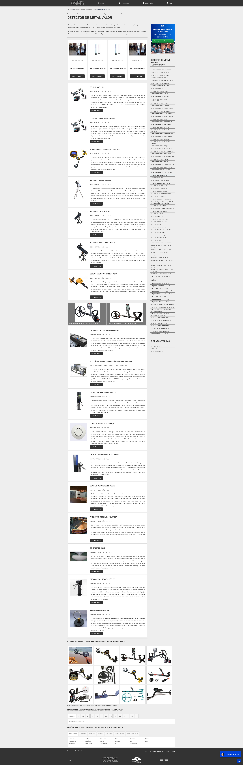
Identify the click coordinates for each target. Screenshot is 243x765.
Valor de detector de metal (160, 318)
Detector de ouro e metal (159, 185)
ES (87, 716)
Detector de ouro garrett (159, 191)
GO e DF (126, 716)
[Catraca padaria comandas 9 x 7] (78, 401)
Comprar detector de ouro (160, 86)
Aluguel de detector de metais (161, 70)
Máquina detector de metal (159, 257)
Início (102, 3)
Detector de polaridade (159, 205)
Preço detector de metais (159, 288)
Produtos (125, 3)
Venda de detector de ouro (160, 331)
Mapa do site (170, 751)
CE (120, 716)
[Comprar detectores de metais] (78, 494)
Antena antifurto (156, 346)
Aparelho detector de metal (160, 72)
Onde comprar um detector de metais (161, 266)
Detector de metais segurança (161, 154)
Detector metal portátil (159, 237)
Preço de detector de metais (160, 276)
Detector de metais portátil (160, 127)
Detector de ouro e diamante (160, 183)
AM (132, 716)
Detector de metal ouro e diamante (162, 164)
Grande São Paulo (119, 733)
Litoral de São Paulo (132, 733)
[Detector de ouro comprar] (159, 655)
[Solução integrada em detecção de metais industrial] (78, 370)
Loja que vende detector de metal (162, 255)
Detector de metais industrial (160, 111)
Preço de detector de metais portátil (160, 279)
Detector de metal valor (159, 175)
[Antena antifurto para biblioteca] (78, 525)
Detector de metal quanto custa (104, 14)
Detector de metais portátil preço (162, 136)
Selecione (72, 716)
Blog (170, 3)
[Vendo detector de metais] (80, 655)
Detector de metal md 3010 (159, 162)
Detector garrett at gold (159, 219)
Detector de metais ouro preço (161, 124)
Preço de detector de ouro (160, 283)
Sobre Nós (149, 3)
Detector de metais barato (159, 94)
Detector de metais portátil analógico (160, 130)
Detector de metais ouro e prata (161, 122)
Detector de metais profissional (161, 148)
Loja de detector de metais (159, 252)
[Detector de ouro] (80, 675)
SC (101, 716)
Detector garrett (157, 216)
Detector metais (156, 224)
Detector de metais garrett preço (162, 108)
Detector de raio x (157, 213)
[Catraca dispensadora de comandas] (78, 463)
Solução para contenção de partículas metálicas (160, 314)
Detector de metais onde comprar (162, 116)
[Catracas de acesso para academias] (78, 338)
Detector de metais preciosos (160, 139)
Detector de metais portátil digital (162, 134)
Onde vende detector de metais (161, 274)
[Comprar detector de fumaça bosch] (159, 694)
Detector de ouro (157, 178)
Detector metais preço (158, 235)
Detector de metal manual (159, 159)
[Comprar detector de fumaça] (78, 432)
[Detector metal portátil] (133, 655)
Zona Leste (109, 733)
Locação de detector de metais (161, 249)
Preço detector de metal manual (161, 294)
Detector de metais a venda (159, 91)
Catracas (154, 349)
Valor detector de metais (159, 323)
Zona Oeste (92, 733)
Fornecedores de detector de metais (161, 246)
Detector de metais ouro (119, 14)
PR (97, 716)
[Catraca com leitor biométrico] (78, 587)
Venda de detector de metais (160, 328)
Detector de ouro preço (159, 196)
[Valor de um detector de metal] (133, 694)
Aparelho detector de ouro (160, 75)
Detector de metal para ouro (160, 170)
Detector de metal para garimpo (161, 167)
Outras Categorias (160, 341)
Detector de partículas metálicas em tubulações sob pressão (162, 202)
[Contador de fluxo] (78, 556)
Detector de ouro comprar (160, 180)
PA (136, 716)
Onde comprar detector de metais (162, 260)
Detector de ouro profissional (161, 199)
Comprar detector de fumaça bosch (162, 80)
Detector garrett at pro (159, 221)
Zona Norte (83, 733)
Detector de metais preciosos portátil (160, 142)
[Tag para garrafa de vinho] (78, 618)
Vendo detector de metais (159, 334)
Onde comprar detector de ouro (161, 263)
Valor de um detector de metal (161, 320)
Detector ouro (156, 240)
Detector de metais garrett (160, 106)
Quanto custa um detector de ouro (162, 307)
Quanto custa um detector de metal (162, 304)
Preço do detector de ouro (160, 301)
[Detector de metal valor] (87, 312)
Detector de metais (157, 88)
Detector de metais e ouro (159, 103)
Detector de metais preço (159, 146)
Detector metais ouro (158, 232)
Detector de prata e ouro (159, 211)
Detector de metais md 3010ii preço (162, 114)
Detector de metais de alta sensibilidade (159, 99)
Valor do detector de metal (160, 326)
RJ (78, 716)
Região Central (73, 733)
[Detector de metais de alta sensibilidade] (107, 675)
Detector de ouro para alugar (87, 14)
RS (106, 716)
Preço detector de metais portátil (162, 291)
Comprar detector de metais (160, 83)
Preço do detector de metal (160, 299)
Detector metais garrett (159, 227)
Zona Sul (100, 733)
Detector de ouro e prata (159, 188)
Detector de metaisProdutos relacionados (160, 62)
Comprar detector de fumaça (160, 78)
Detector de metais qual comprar (162, 151)
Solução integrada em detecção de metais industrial (162, 310)
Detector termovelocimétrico (161, 243)
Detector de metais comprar (160, 96)
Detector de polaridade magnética (162, 208)
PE (111, 716)
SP (92, 716)
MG (83, 716)
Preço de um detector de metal (161, 286)
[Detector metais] (107, 655)
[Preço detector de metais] (133, 675)
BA (115, 716)
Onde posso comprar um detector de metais (162, 270)
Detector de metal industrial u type (162, 156)
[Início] (77, 3)
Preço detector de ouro (159, 296)
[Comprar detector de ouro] (107, 694)
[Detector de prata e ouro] (80, 694)
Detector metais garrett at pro (161, 229)
